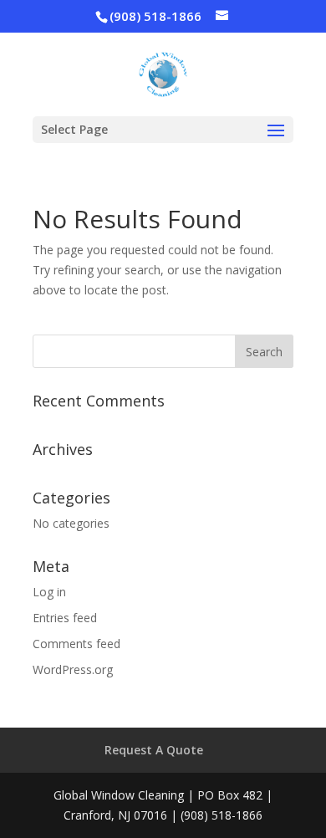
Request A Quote (153, 750)
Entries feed (65, 618)
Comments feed (76, 643)
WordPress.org (73, 669)
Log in (49, 592)
